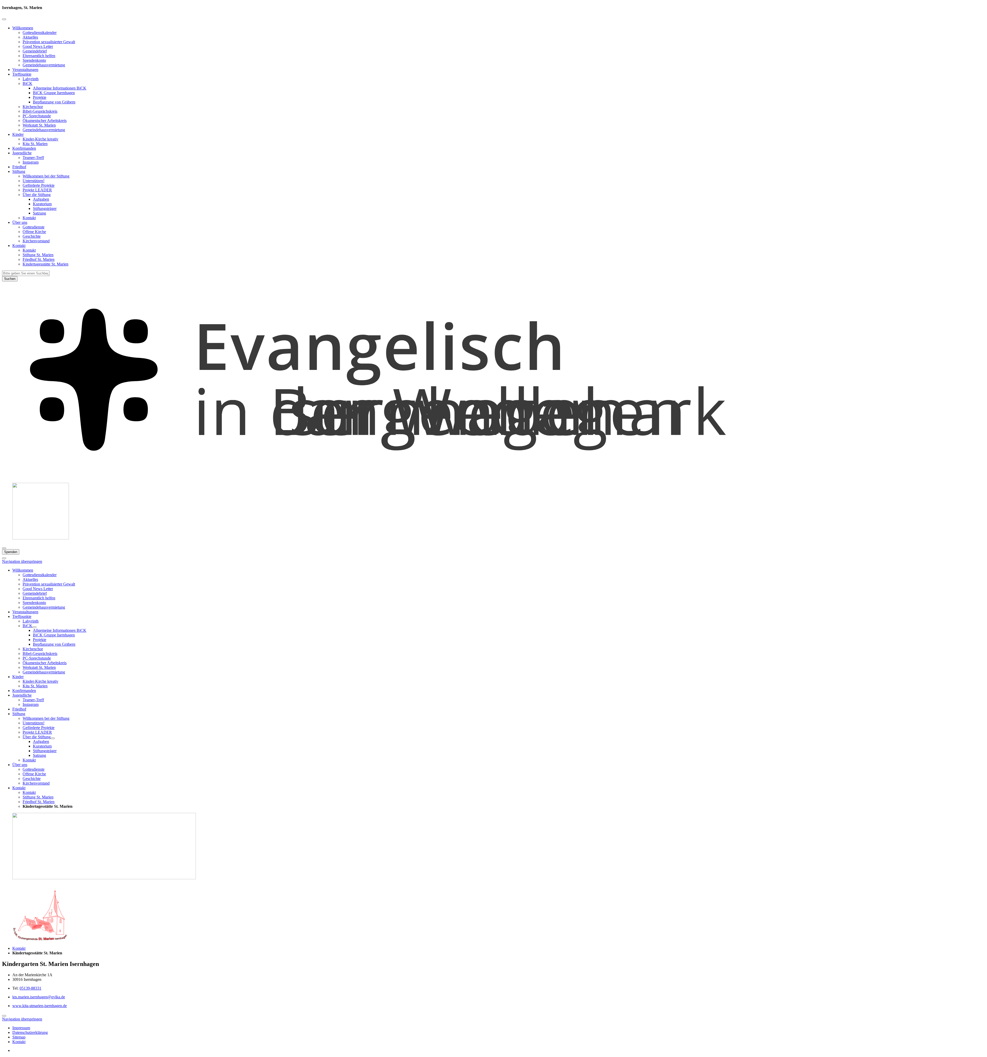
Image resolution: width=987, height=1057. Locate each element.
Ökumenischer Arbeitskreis (45, 120)
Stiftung (18, 171)
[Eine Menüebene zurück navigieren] (4, 19)
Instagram (31, 162)
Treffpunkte (21, 74)
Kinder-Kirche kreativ (40, 139)
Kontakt (29, 218)
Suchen (9, 279)
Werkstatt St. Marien (39, 125)
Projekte (39, 97)
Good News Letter (38, 46)
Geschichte (32, 236)
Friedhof (19, 167)
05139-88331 (30, 988)
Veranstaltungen (25, 69)
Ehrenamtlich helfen (39, 56)
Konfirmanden (24, 148)
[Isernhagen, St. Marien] (493, 476)
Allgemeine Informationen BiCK (59, 88)
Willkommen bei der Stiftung (46, 176)
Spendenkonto (34, 60)
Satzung (39, 213)
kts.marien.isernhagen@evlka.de (38, 997)
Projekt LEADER (37, 190)
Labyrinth (31, 79)
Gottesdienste (33, 227)
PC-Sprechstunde (37, 116)
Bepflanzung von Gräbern (54, 102)
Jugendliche (22, 153)
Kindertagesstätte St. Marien (45, 264)
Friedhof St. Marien (38, 259)
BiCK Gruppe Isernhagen (54, 93)
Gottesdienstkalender (40, 32)
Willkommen (22, 28)
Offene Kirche (34, 231)
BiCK (27, 83)
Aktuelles (30, 37)
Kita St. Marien (35, 143)
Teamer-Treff (33, 157)
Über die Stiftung (37, 194)
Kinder (18, 134)
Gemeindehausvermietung (44, 65)
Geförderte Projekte (38, 185)
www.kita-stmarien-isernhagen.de (39, 1005)
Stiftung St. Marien (38, 255)
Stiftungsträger (45, 208)
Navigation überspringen (22, 561)
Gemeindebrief (35, 51)
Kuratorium (42, 204)
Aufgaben (41, 199)
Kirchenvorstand (36, 241)
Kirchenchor (33, 106)
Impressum (21, 1028)
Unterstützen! (33, 181)
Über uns (19, 222)
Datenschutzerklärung (30, 1032)
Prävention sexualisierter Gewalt (49, 42)
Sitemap (18, 1037)
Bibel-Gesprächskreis (40, 111)
